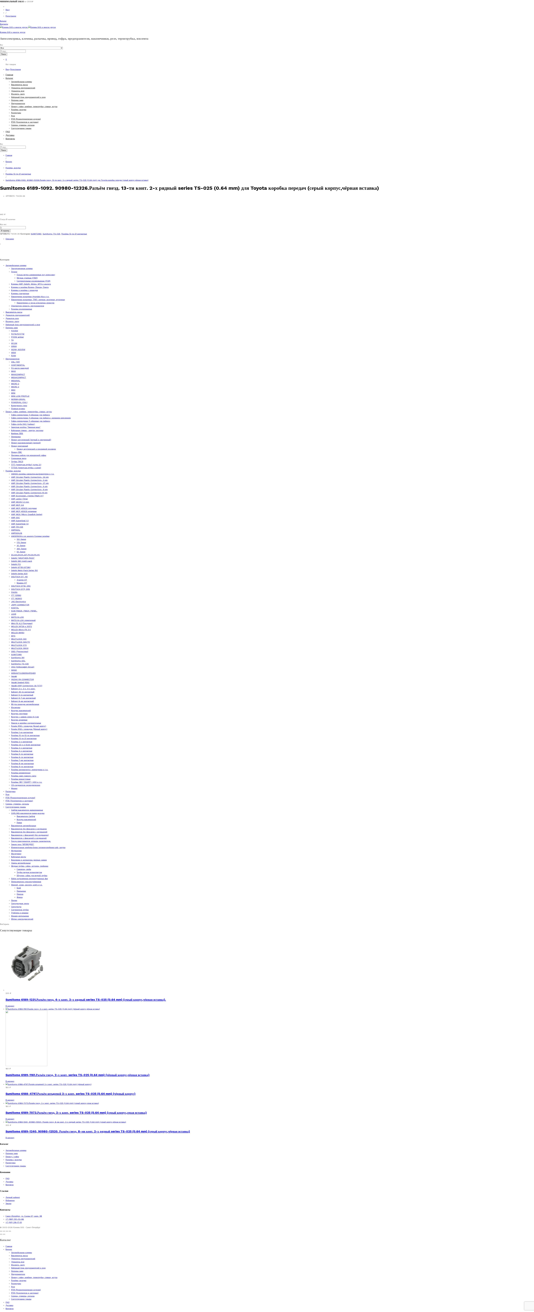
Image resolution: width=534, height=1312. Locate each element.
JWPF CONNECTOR (20, 605)
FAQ (8, 131)
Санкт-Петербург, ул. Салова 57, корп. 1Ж (24, 1216)
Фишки (14, 788)
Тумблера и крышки (19, 913)
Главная (9, 74)
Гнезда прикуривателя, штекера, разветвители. (31, 841)
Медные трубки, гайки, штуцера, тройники (29, 866)
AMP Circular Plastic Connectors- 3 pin (29, 480)
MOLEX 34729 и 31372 (21, 626)
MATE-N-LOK (17, 617)
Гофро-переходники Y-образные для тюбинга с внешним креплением (41, 418)
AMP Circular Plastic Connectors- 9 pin (29, 489)
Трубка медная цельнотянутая (29, 872)
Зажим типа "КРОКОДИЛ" (22, 844)
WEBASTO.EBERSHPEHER (23, 673)
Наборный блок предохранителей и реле (28, 97)
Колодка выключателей (26, 819)
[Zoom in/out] (10, 1231)
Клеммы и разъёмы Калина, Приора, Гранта (30, 287)
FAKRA (14, 592)
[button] (10, 1006)
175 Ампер (21, 542)
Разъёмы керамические (20, 773)
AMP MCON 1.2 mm (20, 502)
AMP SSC (15, 517)
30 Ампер (21, 545)
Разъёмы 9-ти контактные (22, 766)
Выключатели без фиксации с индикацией (29, 832)
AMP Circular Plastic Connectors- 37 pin (30, 483)
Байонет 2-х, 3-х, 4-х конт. (23, 689)
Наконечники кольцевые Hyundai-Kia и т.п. (30, 296)
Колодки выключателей (21, 710)
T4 (12, 340)
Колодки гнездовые (19, 713)
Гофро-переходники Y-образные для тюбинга (30, 415)
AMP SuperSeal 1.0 (20, 520)
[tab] (270, 238)
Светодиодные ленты (20, 903)
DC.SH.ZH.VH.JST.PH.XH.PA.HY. (25, 555)
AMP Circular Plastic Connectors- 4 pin (29, 486)
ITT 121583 (16, 595)
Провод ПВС (16, 452)
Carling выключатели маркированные (27, 810)
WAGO (14, 670)
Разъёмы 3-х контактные (21, 748)
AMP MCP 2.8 (17, 505)
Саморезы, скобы (24, 869)
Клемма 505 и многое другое (12, 32)
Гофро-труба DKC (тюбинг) (23, 424)
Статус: (3, 219)
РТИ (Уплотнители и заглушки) (25, 122)
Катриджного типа (19, 405)
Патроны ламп (17, 100)
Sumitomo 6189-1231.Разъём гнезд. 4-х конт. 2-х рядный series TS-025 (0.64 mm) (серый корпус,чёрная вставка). (86, 999)
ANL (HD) (15, 362)
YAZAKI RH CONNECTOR (22, 679)
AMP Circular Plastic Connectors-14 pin (29, 493)
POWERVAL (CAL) (19, 402)
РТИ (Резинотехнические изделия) (26, 119)
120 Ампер (21, 539)
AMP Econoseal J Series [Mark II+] (27, 496)
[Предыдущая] (1, 1234)
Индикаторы (16, 851)
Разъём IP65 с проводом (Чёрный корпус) (29, 729)
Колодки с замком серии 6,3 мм (25, 717)
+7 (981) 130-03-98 (15, 1219)
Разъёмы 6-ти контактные (22, 757)
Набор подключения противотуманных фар (29, 878)
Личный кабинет (13, 1197)
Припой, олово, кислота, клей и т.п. (26, 885)
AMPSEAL (15, 530)
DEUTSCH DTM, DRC (21, 586)
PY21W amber (17, 337)
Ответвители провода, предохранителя (27, 306)
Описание (10, 239)
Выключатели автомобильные (23, 825)
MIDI (13, 390)
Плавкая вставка (18, 408)
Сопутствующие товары (21, 128)
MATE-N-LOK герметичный (23, 620)
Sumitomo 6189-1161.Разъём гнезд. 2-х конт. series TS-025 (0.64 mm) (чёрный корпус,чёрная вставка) (77, 1075)
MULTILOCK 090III (19, 648)
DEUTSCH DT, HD (19, 577)
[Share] (4, 1231)
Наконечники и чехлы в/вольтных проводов (35, 303)
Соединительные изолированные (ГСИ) (33, 281)
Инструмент (16, 854)
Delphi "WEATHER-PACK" (23, 558)
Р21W (13, 355)
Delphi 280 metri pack (21, 561)
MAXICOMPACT (18, 374)
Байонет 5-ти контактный (22, 695)
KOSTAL (15, 608)
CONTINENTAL (18, 365)
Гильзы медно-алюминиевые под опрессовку (36, 275)
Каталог (3, 21)
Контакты (4, 24)
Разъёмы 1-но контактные (22, 732)
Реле (13, 116)
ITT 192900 (16, 598)
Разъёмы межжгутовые (20, 779)
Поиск (3, 54)
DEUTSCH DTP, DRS (20, 589)
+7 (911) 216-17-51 (14, 1222)
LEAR (13, 614)
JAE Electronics (18, 601)
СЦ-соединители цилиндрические (25, 785)
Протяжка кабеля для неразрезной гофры (28, 455)
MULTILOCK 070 (19, 645)
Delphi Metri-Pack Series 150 (24, 570)
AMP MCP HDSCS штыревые (24, 511)
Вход (8, 10)
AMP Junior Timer (19, 499)
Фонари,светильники (20, 916)
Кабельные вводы (18, 857)
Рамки (19, 822)
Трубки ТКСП (17, 461)
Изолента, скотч (18, 94)
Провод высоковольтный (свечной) (26, 443)
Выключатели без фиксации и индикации (29, 829)
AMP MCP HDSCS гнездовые (24, 508)
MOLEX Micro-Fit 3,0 (21, 629)
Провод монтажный (19, 446)
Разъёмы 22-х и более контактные (25, 745)
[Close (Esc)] (1, 1231)
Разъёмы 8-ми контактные (22, 763)
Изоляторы (15, 707)
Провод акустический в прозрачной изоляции (36, 449)
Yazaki (14, 676)
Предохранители (18, 103)
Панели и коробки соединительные (26, 723)
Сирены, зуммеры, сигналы (22, 125)
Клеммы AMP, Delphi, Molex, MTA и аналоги (31, 284)
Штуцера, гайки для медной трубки (32, 875)
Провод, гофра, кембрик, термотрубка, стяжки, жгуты (34, 106)
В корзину (5, 231)
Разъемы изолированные (21, 309)
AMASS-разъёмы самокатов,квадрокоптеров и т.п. (32, 474)
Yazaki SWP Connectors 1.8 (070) (26, 685)
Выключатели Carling (26, 816)
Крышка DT (22, 583)
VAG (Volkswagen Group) (22, 667)
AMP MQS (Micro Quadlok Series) (26, 514)
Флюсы (20, 897)
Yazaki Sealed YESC (20, 682)
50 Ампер (21, 552)
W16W (14, 346)
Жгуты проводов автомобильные (25, 704)
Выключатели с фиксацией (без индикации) (30, 835)
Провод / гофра (12, 1156)
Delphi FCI (16, 564)
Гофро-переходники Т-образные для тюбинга (30, 421)
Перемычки (16, 437)
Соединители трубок (20, 910)
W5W (13, 352)
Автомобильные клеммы (21, 81)
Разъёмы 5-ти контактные (22, 754)
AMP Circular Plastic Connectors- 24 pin (30, 477)
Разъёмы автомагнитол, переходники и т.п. (29, 769)
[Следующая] (4, 1234)
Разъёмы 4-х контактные (21, 751)
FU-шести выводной (20, 368)
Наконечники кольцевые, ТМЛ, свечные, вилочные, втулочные (38, 299)
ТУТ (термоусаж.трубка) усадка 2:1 (26, 464)
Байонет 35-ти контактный (22, 692)
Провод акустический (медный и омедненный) (31, 440)
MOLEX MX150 (17, 633)
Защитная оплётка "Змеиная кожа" (25, 427)
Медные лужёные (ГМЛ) (27, 278)
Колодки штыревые (19, 720)
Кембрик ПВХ (17, 433)
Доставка (10, 135)
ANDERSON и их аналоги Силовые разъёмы (30, 536)
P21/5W (14, 331)
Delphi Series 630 (19, 573)
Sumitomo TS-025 (51, 234)
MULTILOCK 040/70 (20, 642)
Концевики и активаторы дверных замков (29, 860)
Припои (20, 894)
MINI (13, 393)
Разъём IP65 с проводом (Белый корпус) (28, 726)
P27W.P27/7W (17, 334)
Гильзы (14, 272)
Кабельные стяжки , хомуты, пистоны (27, 430)
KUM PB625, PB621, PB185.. (24, 611)
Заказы (8, 1203)
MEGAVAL (15, 381)
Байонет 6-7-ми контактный (23, 698)
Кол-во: (3, 224)
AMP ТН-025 (17, 527)
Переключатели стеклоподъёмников (26, 882)
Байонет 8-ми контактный (22, 701)
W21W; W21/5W (18, 349)
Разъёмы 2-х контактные (21, 742)
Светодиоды (16, 907)
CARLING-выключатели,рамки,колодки (27, 813)
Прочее (14, 900)
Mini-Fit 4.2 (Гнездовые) (22, 623)
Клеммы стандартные (20, 293)
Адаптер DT (22, 580)
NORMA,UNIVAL (18, 399)
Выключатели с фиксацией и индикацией (29, 838)
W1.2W (14, 343)
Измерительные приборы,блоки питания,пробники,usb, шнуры (38, 847)
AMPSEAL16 (16, 533)
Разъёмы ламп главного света (23, 776)
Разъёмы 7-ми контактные (22, 760)
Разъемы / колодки (14, 1160)
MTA (13, 636)
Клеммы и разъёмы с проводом (24, 290)
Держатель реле (17, 91)
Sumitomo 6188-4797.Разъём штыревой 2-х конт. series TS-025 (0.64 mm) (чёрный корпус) (70, 1093)
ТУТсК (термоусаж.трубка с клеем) (26, 468)
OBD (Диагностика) (19, 651)
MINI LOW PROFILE (20, 396)
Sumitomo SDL (18, 661)
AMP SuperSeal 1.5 (20, 524)
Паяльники (21, 891)
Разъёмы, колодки (18, 109)
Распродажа (16, 113)
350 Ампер (21, 549)
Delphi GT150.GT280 (20, 567)
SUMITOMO (36, 234)
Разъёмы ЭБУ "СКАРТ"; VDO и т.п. (26, 782)
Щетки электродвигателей (22, 919)
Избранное (10, 1200)
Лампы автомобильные (21, 863)
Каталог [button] (9, 78)
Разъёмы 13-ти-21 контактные (74, 234)
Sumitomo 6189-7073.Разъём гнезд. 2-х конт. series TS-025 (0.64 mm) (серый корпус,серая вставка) (76, 1112)
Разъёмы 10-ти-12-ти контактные (25, 735)
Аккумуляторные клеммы (22, 268)
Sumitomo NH (17, 657)
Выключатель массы (19, 85)
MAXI (13, 371)
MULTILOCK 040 (19, 639)
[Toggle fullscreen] (7, 1231)
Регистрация (11, 16)
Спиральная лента (18, 458)
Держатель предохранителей (23, 88)
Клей (19, 888)
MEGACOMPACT (18, 377)
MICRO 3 (15, 387)
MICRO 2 (15, 384)
